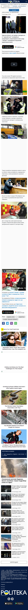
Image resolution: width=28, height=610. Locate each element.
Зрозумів (14, 10)
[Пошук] (1, 1)
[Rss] (9, 599)
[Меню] (26, 1)
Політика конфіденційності (7, 582)
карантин (21, 317)
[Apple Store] (8, 603)
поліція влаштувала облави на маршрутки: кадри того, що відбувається (14, 300)
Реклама (3, 586)
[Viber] (11, 323)
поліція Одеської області (10, 319)
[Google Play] (19, 603)
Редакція (3, 584)
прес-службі (12, 53)
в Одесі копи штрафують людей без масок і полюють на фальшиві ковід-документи (14, 306)
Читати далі (14, 562)
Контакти (3, 588)
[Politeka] (14, 2)
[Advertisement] (14, 154)
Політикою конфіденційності (19, 6)
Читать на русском (22, 14)
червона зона (10, 317)
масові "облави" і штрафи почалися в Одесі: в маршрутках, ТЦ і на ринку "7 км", (13, 294)
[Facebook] (3, 323)
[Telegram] (7, 323)
